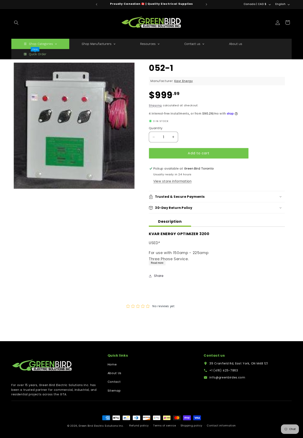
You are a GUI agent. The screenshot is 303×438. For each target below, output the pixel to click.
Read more (157, 262)
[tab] (170, 222)
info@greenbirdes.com (227, 377)
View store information (172, 181)
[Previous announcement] (96, 4)
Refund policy (139, 425)
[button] (16, 22)
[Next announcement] (206, 4)
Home (112, 364)
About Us (114, 373)
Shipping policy (192, 425)
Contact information (221, 425)
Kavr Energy (183, 81)
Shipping (155, 105)
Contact (114, 382)
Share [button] (158, 276)
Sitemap (114, 391)
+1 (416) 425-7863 (223, 370)
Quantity (156, 128)
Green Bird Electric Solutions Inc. (101, 425)
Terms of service (164, 425)
